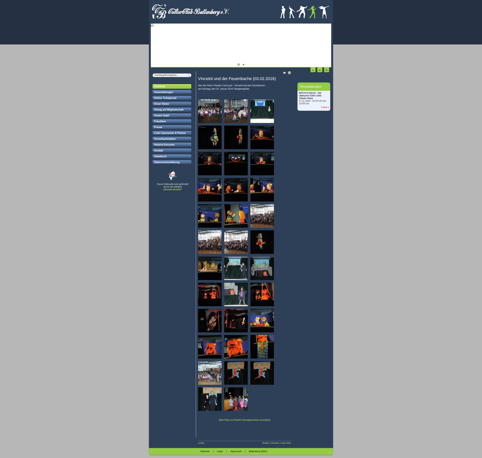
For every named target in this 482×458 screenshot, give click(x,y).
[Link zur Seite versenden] (284, 73)
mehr (325, 107)
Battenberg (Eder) (258, 451)
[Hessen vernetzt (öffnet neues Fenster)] (172, 190)
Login (220, 451)
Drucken (275, 443)
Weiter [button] (325, 46)
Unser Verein (161, 103)
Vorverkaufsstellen (165, 138)
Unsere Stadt (161, 115)
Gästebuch (160, 156)
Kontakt (158, 150)
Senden (265, 443)
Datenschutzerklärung (167, 162)
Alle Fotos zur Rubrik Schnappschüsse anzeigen (244, 420)
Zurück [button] (156, 46)
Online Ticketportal (165, 98)
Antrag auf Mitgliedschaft (168, 109)
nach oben (286, 443)
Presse (158, 127)
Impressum (236, 451)
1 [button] (238, 65)
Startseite (159, 86)
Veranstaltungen (163, 92)
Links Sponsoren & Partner (170, 133)
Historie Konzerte (164, 144)
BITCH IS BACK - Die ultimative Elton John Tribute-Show (310, 96)
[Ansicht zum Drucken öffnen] (289, 73)
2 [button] (243, 65)
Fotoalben (160, 121)
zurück (201, 443)
